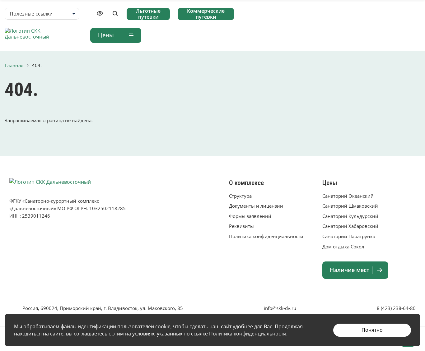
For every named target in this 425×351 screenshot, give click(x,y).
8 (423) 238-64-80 (396, 308)
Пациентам (334, 35)
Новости (374, 35)
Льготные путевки (148, 14)
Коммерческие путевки (206, 14)
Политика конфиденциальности (266, 236)
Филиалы (243, 35)
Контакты (407, 35)
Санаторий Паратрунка (348, 236)
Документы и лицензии (256, 206)
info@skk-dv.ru (280, 308)
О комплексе (287, 35)
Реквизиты (241, 226)
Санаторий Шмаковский (350, 206)
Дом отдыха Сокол (343, 246)
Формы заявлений (250, 216)
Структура (240, 196)
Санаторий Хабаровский (350, 226)
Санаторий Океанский (348, 196)
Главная (211, 35)
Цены (329, 183)
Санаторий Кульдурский (350, 216)
